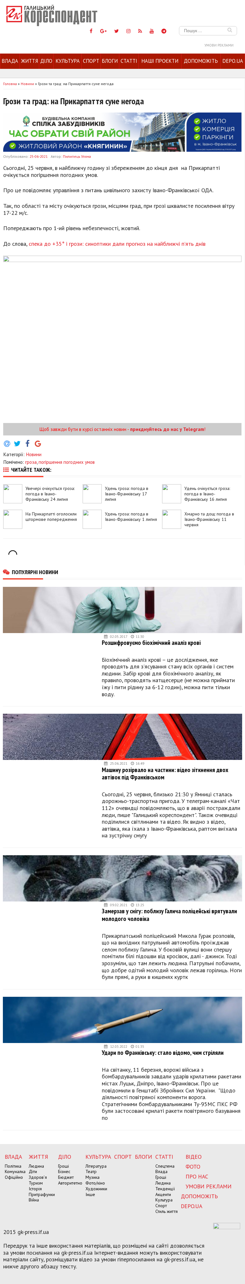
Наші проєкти (159, 60)
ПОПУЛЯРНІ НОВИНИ (35, 572)
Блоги (110, 60)
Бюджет (66, 1177)
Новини (33, 454)
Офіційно (14, 1177)
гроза (31, 462)
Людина (36, 1166)
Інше (90, 1194)
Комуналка (15, 1171)
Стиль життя (166, 1211)
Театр (91, 1171)
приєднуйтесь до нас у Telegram (167, 429)
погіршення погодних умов (67, 462)
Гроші (63, 1166)
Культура (68, 60)
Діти (33, 1171)
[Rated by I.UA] (226, 1227)
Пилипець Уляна (77, 156)
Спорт (91, 60)
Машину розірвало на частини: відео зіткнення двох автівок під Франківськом (165, 773)
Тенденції (165, 1189)
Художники (96, 1189)
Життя (29, 60)
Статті (129, 60)
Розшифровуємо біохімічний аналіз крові (151, 642)
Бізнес (64, 1171)
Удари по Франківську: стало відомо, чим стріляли (163, 1052)
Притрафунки (42, 1194)
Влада (10, 60)
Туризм (36, 1183)
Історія (35, 1189)
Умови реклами (219, 45)
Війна (34, 1200)
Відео (194, 1156)
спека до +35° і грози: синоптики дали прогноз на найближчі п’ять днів (117, 243)
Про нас (197, 1176)
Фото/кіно (95, 1183)
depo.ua (232, 60)
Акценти (163, 1194)
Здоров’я (38, 1177)
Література (96, 1166)
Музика (92, 1177)
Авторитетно (70, 1183)
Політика (13, 1166)
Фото (193, 1166)
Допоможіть (201, 60)
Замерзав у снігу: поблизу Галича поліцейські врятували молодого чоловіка (169, 915)
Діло (46, 60)
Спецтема (164, 1166)
